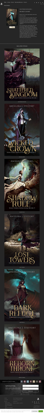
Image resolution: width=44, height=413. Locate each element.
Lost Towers (22, 267)
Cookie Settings (35, 411)
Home (5, 2)
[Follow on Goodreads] (43, 4)
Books (12, 2)
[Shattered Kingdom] (22, 75)
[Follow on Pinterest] (42, 2)
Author (8, 2)
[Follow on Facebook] (34, 2)
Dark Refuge (22, 322)
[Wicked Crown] (22, 130)
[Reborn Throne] (22, 350)
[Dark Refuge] (22, 295)
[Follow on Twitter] (40, 2)
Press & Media (7, 5)
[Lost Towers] (22, 240)
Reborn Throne (22, 377)
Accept (41, 411)
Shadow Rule (22, 212)
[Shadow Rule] (22, 185)
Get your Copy (23, 40)
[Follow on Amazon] (41, 4)
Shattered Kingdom (19, 2)
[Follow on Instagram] (36, 2)
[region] (22, 411)
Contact (25, 2)
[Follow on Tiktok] (38, 2)
